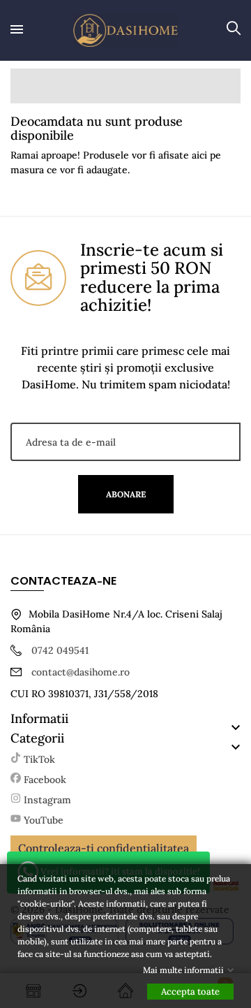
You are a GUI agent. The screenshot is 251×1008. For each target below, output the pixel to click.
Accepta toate (190, 992)
